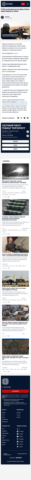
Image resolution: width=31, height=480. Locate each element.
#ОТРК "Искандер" (5, 194)
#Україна (14, 194)
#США (17, 265)
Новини (3, 412)
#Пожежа (11, 369)
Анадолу (15, 53)
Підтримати (15, 391)
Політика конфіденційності (7, 454)
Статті (3, 415)
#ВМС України (17, 192)
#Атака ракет (5, 192)
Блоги (3, 417)
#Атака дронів (5, 367)
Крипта (16, 149)
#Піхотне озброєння (6, 265)
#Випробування (5, 264)
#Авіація (23, 298)
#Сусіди (21, 369)
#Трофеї (20, 265)
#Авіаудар (4, 298)
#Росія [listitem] (3, 444)
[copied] (27, 131)
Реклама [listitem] (19, 412)
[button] (27, 4)
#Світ (14, 265)
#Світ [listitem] (3, 437)
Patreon (15, 141)
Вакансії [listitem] (18, 417)
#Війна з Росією (24, 367)
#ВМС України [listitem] (5, 433)
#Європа (7, 369)
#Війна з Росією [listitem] (5, 440)
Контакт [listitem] (18, 415)
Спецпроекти (5, 419)
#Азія (3, 228)
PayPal (15, 145)
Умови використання (22, 453)
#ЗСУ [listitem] (3, 428)
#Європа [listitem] (4, 442)
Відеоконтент (5, 421)
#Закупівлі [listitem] (4, 431)
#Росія (10, 194)
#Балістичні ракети (11, 192)
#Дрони (4, 369)
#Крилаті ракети (23, 192)
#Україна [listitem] (4, 435)
